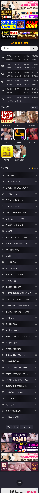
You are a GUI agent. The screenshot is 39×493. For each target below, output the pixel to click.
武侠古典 (35, 89)
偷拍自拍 (18, 72)
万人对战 (26, 56)
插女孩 (9, 97)
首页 (8, 427)
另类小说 (18, 92)
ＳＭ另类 (35, 68)
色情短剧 (18, 101)
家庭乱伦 (18, 89)
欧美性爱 (35, 72)
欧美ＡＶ (26, 64)
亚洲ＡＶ (10, 64)
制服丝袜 (10, 76)
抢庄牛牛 (35, 59)
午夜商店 (18, 97)
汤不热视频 (34, 97)
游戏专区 (35, 56)
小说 (2, 90)
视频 (2, 66)
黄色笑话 (26, 92)
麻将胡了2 (9, 59)
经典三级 (18, 76)
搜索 (34, 48)
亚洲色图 (18, 81)
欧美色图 (26, 81)
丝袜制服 (18, 68)
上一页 (16, 427)
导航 (2, 99)
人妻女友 (26, 89)
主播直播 (26, 68)
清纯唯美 (18, 84)
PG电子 (9, 56)
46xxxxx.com (19, 43)
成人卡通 (26, 72)
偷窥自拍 (10, 81)
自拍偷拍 (18, 64)
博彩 (2, 57)
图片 (2, 82)
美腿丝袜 (10, 84)
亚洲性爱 (10, 72)
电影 (2, 74)
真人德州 (18, 56)
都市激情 (10, 89)
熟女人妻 (10, 68)
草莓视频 (26, 97)
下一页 (23, 427)
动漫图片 (35, 81)
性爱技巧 (35, 92)
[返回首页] (36, 489)
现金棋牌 (26, 59)
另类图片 (35, 84)
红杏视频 (10, 101)
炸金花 (18, 59)
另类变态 (35, 76)
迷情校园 (10, 92)
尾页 (30, 427)
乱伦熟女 (26, 76)
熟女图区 (26, 84)
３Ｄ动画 (35, 64)
